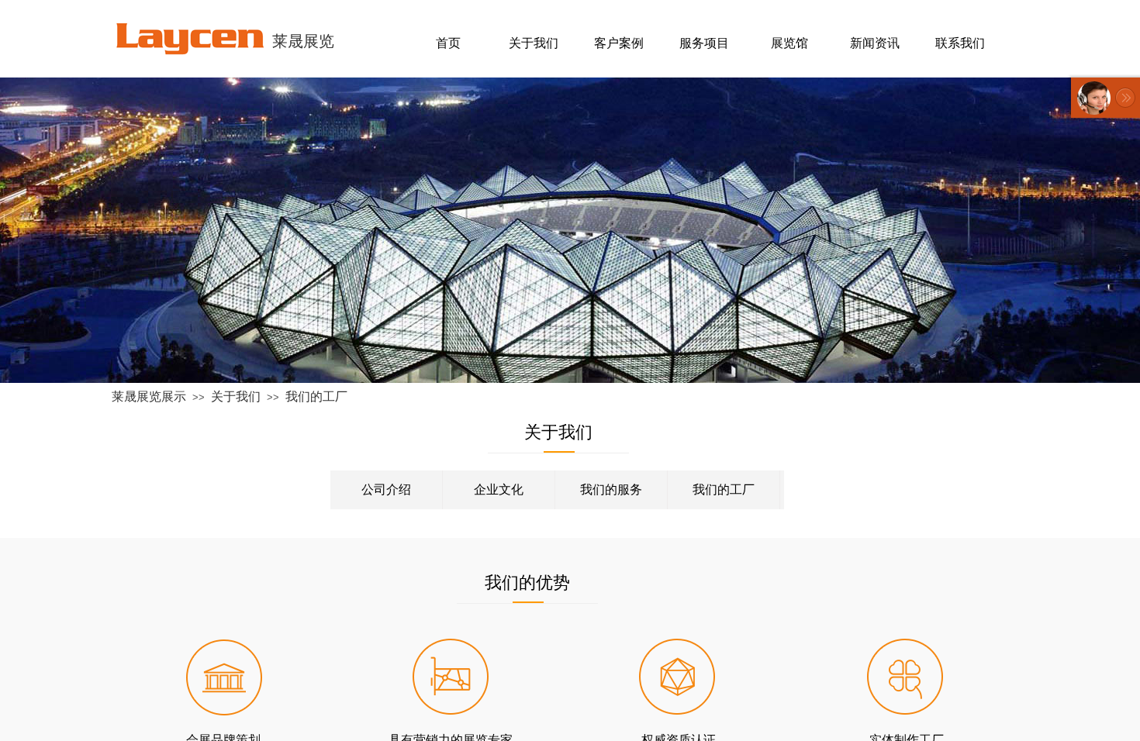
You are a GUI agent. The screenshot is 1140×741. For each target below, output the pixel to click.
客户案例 (619, 43)
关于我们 (236, 396)
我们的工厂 (316, 396)
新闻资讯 (875, 43)
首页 (448, 43)
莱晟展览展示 (149, 396)
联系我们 (960, 43)
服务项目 (704, 43)
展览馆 (789, 43)
